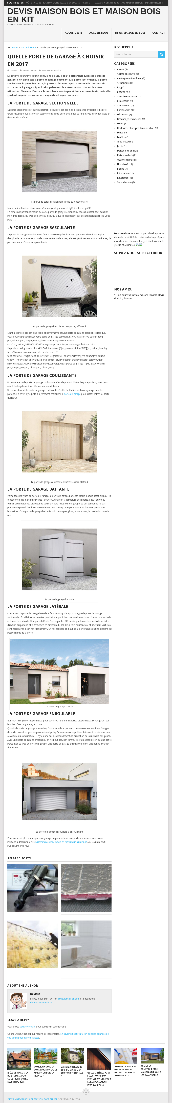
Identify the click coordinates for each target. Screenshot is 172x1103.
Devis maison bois (125, 233)
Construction (123, 110)
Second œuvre (29, 70)
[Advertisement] (139, 211)
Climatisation (123, 105)
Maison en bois (125, 155)
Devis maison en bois (130, 32)
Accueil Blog (98, 32)
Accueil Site (73, 32)
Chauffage (122, 92)
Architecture (123, 83)
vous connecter (27, 1026)
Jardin (120, 146)
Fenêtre (121, 132)
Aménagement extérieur (129, 78)
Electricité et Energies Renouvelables (135, 128)
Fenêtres (121, 137)
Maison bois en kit (126, 150)
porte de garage (72, 394)
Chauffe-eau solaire (127, 96)
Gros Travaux (124, 141)
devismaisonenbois (41, 1002)
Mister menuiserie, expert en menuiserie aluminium (61, 842)
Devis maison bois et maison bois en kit (84, 15)
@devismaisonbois (68, 998)
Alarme (120, 69)
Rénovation (123, 173)
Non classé (122, 164)
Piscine (120, 168)
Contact (158, 32)
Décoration (122, 114)
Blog (119, 87)
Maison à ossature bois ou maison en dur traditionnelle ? (110, 3)
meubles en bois (125, 159)
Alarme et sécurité (126, 73)
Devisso (13, 70)
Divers (120, 123)
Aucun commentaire (51, 70)
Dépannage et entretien (129, 119)
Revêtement (123, 177)
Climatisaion (123, 101)
